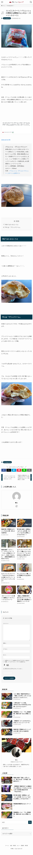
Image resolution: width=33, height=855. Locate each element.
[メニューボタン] (2, 2)
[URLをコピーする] (29, 470)
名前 (4, 643)
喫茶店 (14, 845)
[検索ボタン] (31, 2)
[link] (16, 506)
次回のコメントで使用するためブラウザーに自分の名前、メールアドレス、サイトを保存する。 (17, 661)
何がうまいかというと (11, 224)
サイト (4, 655)
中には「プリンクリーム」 (13, 227)
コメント (5, 623)
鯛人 (16, 503)
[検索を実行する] (30, 822)
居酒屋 (22, 845)
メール (5, 649)
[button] (3, 470)
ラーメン (7, 845)
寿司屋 (26, 845)
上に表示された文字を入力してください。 (13, 668)
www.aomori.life (5, 140)
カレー (18, 845)
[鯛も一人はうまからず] (16, 2)
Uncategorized (7, 18)
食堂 (11, 845)
